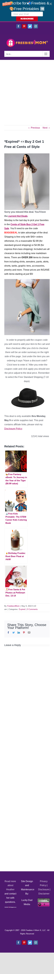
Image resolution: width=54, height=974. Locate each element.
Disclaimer (43, 893)
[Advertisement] (27, 88)
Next (45, 128)
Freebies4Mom (13, 606)
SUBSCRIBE (27, 19)
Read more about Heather (10, 885)
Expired (22, 609)
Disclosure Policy (13, 428)
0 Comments (32, 609)
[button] (27, 11)
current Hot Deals (18, 216)
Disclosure (43, 889)
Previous (35, 128)
